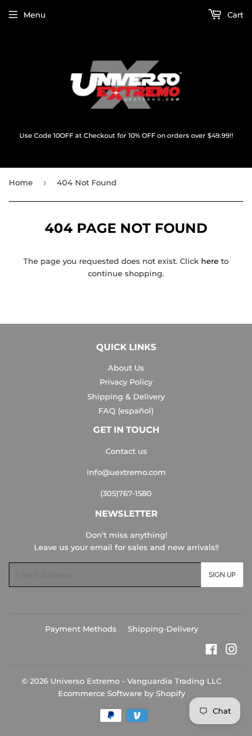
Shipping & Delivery (126, 396)
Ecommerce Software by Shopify (121, 693)
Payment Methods (81, 628)
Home (21, 182)
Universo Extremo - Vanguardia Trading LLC (136, 681)
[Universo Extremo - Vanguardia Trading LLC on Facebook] (211, 651)
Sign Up (222, 575)
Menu (34, 14)
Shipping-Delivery (163, 628)
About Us (126, 367)
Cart (234, 14)
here (210, 261)
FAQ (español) (126, 410)
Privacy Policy (126, 381)
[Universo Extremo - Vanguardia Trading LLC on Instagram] (231, 651)
